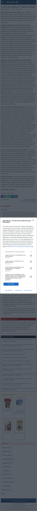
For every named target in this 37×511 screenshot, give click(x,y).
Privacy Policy (28, 290)
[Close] (33, 221)
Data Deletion (8, 290)
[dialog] (18, 255)
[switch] (30, 255)
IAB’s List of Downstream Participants (20, 246)
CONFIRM (11, 284)
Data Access (18, 290)
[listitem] (18, 252)
